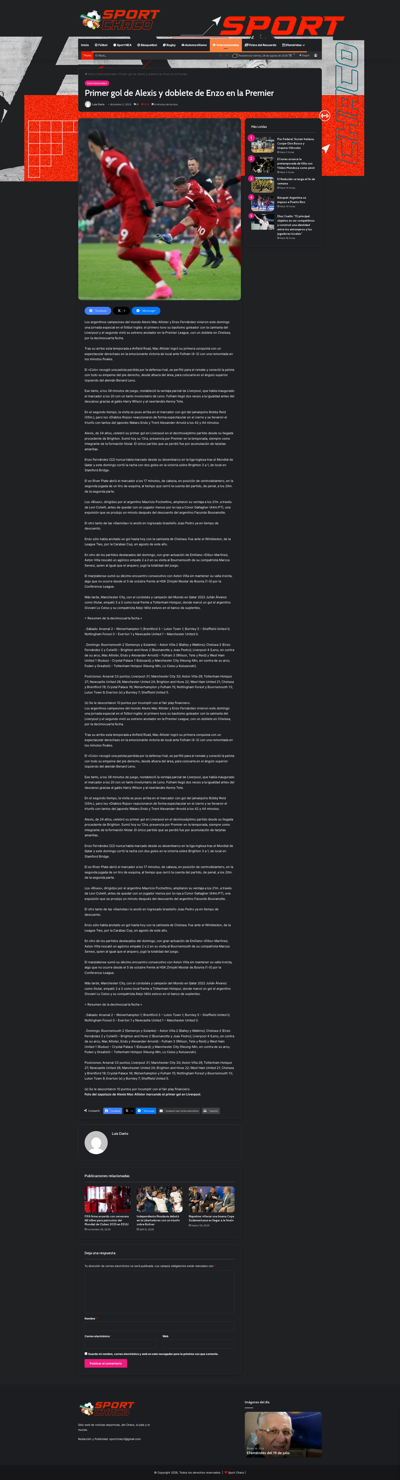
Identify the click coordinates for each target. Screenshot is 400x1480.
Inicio (85, 45)
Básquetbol (148, 45)
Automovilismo (195, 45)
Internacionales (227, 45)
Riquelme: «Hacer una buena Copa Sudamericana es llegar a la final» (211, 1218)
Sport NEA (123, 45)
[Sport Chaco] (119, 19)
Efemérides (293, 45)
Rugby (171, 45)
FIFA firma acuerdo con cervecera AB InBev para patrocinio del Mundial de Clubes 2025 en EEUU (107, 1220)
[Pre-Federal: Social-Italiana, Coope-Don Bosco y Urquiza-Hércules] (262, 145)
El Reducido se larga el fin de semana (119, 55)
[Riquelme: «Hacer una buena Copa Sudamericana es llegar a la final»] (212, 1199)
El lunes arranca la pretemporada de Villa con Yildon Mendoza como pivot (296, 163)
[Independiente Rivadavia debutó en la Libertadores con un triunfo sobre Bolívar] (159, 1199)
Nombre (91, 1318)
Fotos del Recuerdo (262, 45)
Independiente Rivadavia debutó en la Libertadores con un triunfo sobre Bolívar (158, 1220)
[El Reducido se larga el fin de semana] (262, 185)
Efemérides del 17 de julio (268, 1453)
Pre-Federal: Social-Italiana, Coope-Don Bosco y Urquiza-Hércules (295, 143)
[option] (283, 1435)
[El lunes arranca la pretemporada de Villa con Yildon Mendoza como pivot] (262, 165)
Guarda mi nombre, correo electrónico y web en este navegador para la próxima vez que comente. (153, 1354)
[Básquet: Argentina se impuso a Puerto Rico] (262, 203)
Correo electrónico (98, 1336)
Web (165, 1336)
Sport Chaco (236, 1472)
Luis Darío (98, 104)
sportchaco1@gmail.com (125, 1439)
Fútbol (103, 45)
